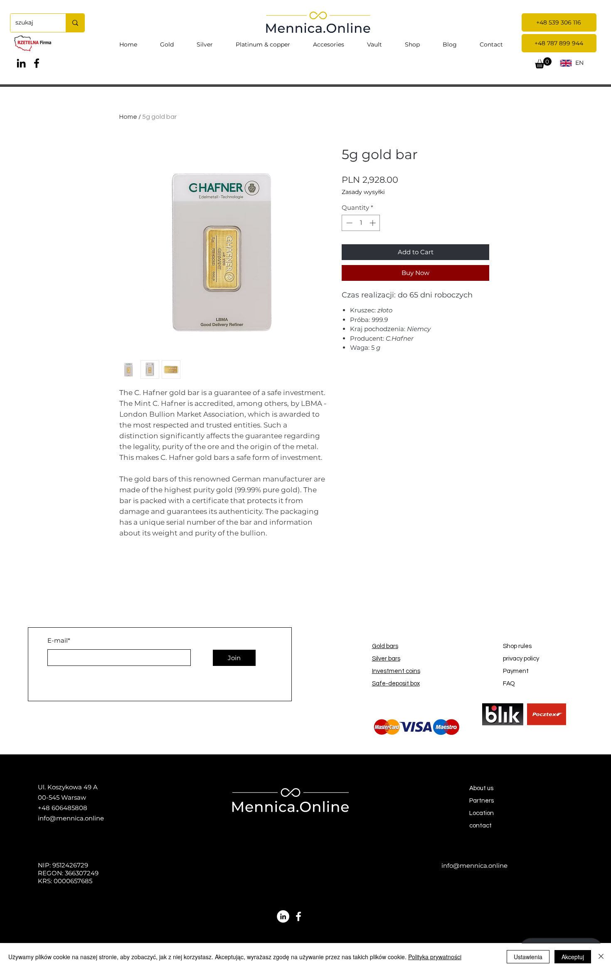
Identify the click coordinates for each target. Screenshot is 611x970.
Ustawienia (528, 957)
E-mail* (58, 640)
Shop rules (517, 646)
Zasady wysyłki (363, 192)
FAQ (509, 683)
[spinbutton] (361, 223)
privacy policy (521, 659)
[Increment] (373, 223)
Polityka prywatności (434, 957)
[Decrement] (348, 223)
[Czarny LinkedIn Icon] (21, 63)
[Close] (601, 956)
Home (128, 116)
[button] (543, 63)
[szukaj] (75, 23)
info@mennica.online (71, 818)
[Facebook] (298, 916)
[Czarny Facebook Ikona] (36, 63)
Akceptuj (573, 957)
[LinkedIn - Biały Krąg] (283, 916)
